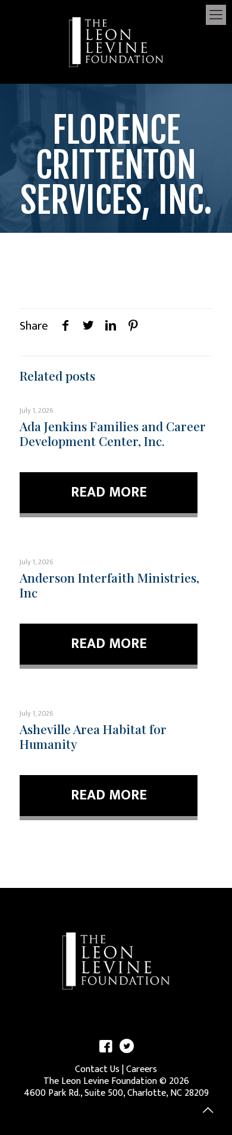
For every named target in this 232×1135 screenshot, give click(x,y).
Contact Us (97, 1069)
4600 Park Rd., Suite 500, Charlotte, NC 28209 (116, 1093)
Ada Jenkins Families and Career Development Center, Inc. (113, 433)
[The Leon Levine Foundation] (116, 41)
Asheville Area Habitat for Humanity (93, 736)
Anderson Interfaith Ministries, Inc (109, 584)
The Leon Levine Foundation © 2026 (116, 1081)
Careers (141, 1069)
